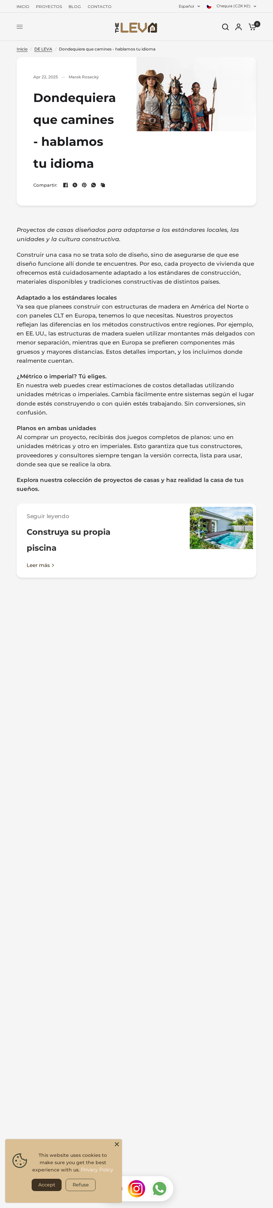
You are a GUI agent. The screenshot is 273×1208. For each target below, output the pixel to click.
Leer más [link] (38, 565)
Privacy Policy (97, 1170)
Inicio (22, 48)
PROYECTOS (49, 6)
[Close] (117, 1144)
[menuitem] (25, 6)
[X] (75, 185)
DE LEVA (43, 48)
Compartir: (45, 185)
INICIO (23, 6)
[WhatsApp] (94, 185)
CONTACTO (100, 6)
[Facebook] (66, 185)
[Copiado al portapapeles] (103, 185)
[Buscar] (225, 27)
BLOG (75, 6)
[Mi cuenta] (238, 27)
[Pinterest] (84, 185)
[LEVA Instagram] (136, 1188)
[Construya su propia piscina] (221, 540)
